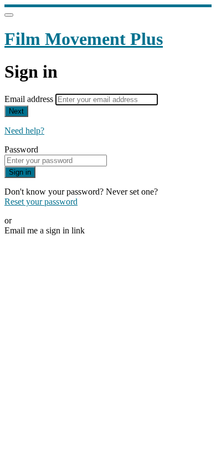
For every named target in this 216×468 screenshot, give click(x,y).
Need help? (24, 130)
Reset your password (41, 201)
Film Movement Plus (83, 39)
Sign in (20, 172)
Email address (29, 99)
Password (21, 149)
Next (16, 111)
